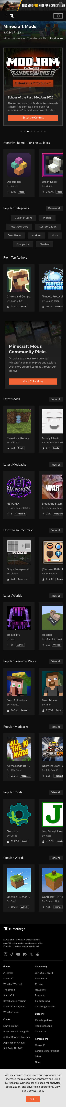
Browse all (54, 208)
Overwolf (40, 1045)
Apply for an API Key (14, 1043)
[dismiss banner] (61, 4)
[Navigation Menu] (5, 16)
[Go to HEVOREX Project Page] (19, 495)
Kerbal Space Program (14, 1001)
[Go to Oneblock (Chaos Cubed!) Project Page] (19, 888)
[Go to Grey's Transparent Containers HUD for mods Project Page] (19, 560)
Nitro (37, 1062)
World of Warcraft (13, 984)
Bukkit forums (42, 1001)
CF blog (39, 984)
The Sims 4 (9, 990)
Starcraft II (9, 995)
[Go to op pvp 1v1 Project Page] (19, 626)
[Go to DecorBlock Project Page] (19, 173)
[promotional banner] (33, 5)
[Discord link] (25, 954)
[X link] (31, 954)
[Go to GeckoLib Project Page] (19, 822)
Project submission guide (16, 1031)
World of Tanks (11, 1012)
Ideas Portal (41, 978)
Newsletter (40, 990)
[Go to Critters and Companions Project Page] (19, 288)
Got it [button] (33, 1099)
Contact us (40, 1031)
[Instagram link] (5, 954)
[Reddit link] (38, 954)
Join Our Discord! (44, 973)
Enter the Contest (33, 117)
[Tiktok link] (12, 954)
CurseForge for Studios (47, 1051)
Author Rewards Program (16, 1037)
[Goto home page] (12, 16)
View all (56, 399)
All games (8, 973)
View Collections (33, 381)
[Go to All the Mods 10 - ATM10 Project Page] (19, 757)
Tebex (38, 1056)
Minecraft (8, 978)
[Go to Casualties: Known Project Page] (19, 429)
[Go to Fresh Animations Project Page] (19, 691)
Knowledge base (43, 1020)
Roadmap (40, 995)
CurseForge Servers (45, 1006)
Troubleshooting (43, 1026)
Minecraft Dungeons (14, 1006)
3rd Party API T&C (13, 1048)
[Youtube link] (18, 954)
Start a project (10, 1026)
